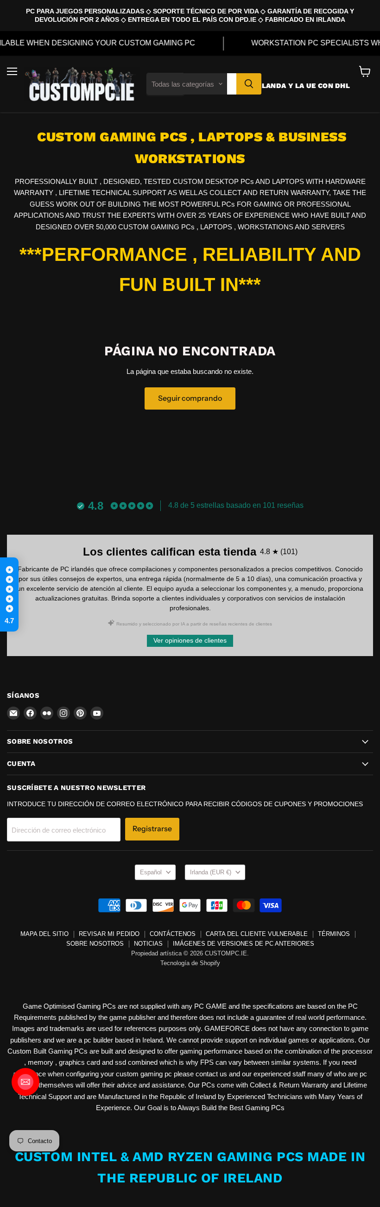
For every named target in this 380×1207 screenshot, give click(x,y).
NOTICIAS (148, 943)
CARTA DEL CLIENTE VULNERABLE (257, 933)
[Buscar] (248, 84)
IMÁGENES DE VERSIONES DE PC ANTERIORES (243, 943)
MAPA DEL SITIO (44, 933)
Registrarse (152, 828)
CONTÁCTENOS (173, 933)
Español (151, 872)
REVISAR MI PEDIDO (109, 933)
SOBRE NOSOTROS (95, 943)
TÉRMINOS (334, 933)
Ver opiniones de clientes (190, 640)
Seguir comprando (190, 398)
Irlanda (210, 872)
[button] (9, 594)
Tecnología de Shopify (190, 963)
